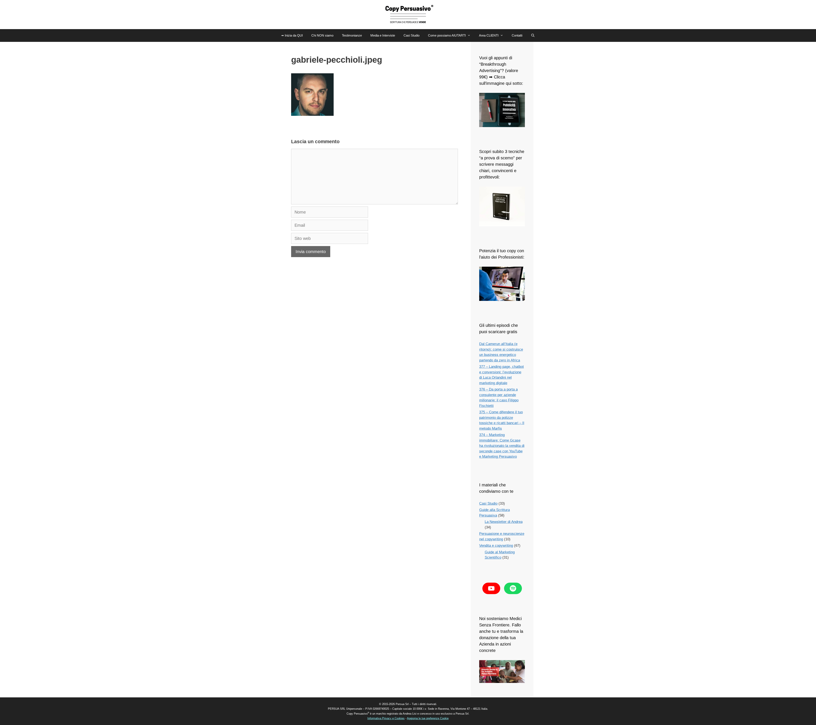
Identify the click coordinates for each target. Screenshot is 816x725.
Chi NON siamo (322, 35)
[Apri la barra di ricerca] (533, 35)
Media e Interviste (382, 35)
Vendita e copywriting (496, 546)
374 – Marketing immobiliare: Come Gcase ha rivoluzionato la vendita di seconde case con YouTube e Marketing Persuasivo (501, 446)
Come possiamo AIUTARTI (447, 35)
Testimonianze (352, 35)
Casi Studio (411, 35)
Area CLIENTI (489, 35)
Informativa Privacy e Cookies (386, 718)
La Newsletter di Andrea (504, 522)
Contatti (517, 35)
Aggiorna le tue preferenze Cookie (428, 718)
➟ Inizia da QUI (292, 35)
